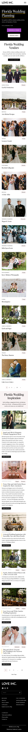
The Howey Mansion (8, 355)
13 (22, 670)
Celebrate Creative (16, 729)
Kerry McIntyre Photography (10, 275)
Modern (17, 570)
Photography (5, 272)
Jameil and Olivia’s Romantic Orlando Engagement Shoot (12, 433)
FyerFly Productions (8, 87)
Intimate (23, 647)
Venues (4, 138)
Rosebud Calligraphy (8, 168)
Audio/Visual (5, 85)
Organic (23, 570)
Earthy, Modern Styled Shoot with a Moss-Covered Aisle (14, 573)
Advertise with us (20, 704)
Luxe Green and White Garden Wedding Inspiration (13, 612)
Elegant (17, 481)
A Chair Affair (6, 194)
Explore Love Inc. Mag (7, 706)
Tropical (23, 608)
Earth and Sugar (6, 328)
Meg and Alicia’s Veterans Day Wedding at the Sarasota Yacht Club (12, 651)
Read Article (7, 457)
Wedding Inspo (14, 35)
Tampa (23, 299)
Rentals (4, 112)
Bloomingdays (6, 302)
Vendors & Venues (14, 30)
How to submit (5, 702)
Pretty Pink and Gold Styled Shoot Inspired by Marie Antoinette (14, 485)
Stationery (5, 165)
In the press (4, 704)
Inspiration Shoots (6, 481)
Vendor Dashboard (20, 702)
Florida (23, 112)
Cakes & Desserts (6, 326)
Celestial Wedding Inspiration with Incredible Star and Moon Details (14, 535)
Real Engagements (6, 430)
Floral (3, 299)
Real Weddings (5, 646)
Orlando (23, 85)
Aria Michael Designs (8, 114)
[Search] (19, 692)
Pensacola (23, 219)
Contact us (4, 719)
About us (4, 700)
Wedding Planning (7, 219)
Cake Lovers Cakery (8, 382)
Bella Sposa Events (7, 248)
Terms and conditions (7, 715)
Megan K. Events (7, 221)
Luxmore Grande (7, 141)
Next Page (14, 674)
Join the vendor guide (21, 700)
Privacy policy (5, 717)
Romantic (23, 481)
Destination (17, 647)
